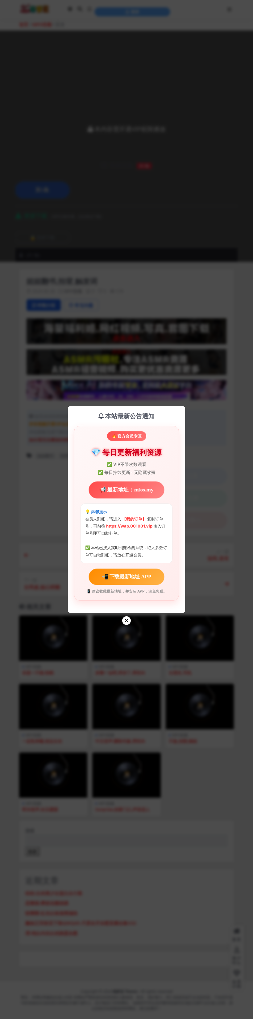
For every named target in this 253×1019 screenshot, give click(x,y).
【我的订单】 (134, 518)
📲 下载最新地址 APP (126, 577)
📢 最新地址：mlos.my (126, 490)
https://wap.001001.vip (129, 526)
